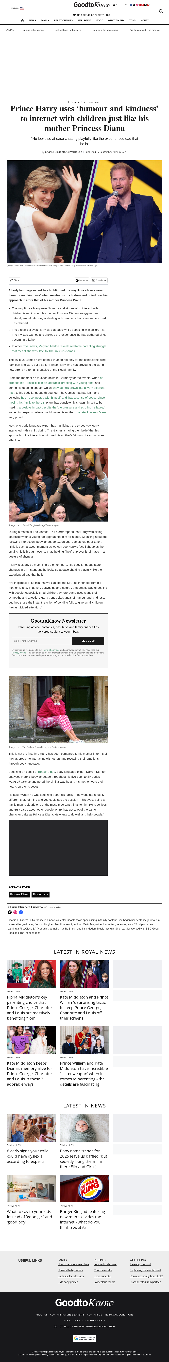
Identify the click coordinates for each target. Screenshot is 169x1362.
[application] (58, 848)
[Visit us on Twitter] (134, 5)
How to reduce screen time (73, 1264)
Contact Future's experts (67, 1314)
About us (42, 1314)
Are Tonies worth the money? (145, 30)
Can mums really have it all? (146, 1276)
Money (144, 20)
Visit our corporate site (125, 1352)
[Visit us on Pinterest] (139, 5)
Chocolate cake (103, 1270)
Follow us (83, 280)
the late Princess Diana (91, 412)
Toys (132, 20)
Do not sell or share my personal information (84, 1326)
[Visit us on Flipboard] (142, 5)
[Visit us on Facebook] (131, 5)
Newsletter (101, 280)
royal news (30, 346)
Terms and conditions (119, 1314)
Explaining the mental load (145, 1270)
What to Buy (116, 20)
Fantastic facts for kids (71, 1276)
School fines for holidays (68, 30)
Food (99, 20)
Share (16, 280)
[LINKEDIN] (22, 912)
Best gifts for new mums (105, 30)
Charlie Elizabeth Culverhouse (63, 152)
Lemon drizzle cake (105, 1264)
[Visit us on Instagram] (137, 5)
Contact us (94, 1314)
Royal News (93, 102)
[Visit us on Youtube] (148, 5)
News (32, 20)
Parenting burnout (140, 1264)
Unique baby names (33, 30)
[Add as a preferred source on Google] (84, 1338)
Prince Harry (40, 894)
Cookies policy (95, 1320)
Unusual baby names (70, 1270)
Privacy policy (73, 1320)
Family (45, 20)
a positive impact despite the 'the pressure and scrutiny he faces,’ (61, 407)
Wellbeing (84, 20)
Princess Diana (19, 894)
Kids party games (68, 1282)
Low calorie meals (104, 1282)
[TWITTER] (10, 912)
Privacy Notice (19, 653)
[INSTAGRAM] (16, 912)
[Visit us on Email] (145, 5)
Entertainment (75, 102)
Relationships (63, 20)
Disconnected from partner (145, 1282)
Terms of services (51, 650)
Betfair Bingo (46, 771)
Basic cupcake (102, 1276)
